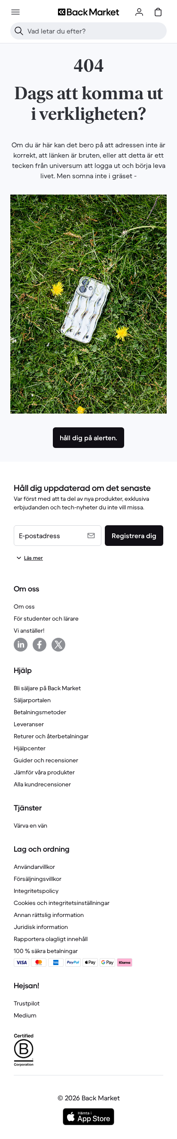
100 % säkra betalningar (46, 951)
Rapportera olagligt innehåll (51, 939)
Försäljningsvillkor (37, 879)
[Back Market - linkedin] (20, 645)
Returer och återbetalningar (51, 736)
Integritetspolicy (36, 891)
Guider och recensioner (46, 760)
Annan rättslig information (49, 915)
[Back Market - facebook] (39, 645)
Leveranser (29, 724)
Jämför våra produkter (44, 772)
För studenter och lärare (46, 618)
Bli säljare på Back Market (47, 688)
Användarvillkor (34, 867)
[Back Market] (88, 12)
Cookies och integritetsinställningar (62, 903)
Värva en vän (30, 825)
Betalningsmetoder (40, 712)
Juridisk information (41, 927)
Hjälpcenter (30, 748)
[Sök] (19, 31)
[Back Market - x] (58, 645)
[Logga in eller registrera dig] (139, 12)
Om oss (24, 606)
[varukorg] (158, 12)
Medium (25, 1015)
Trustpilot (27, 1003)
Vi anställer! (29, 630)
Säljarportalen (32, 700)
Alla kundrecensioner (42, 784)
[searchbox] (95, 31)
